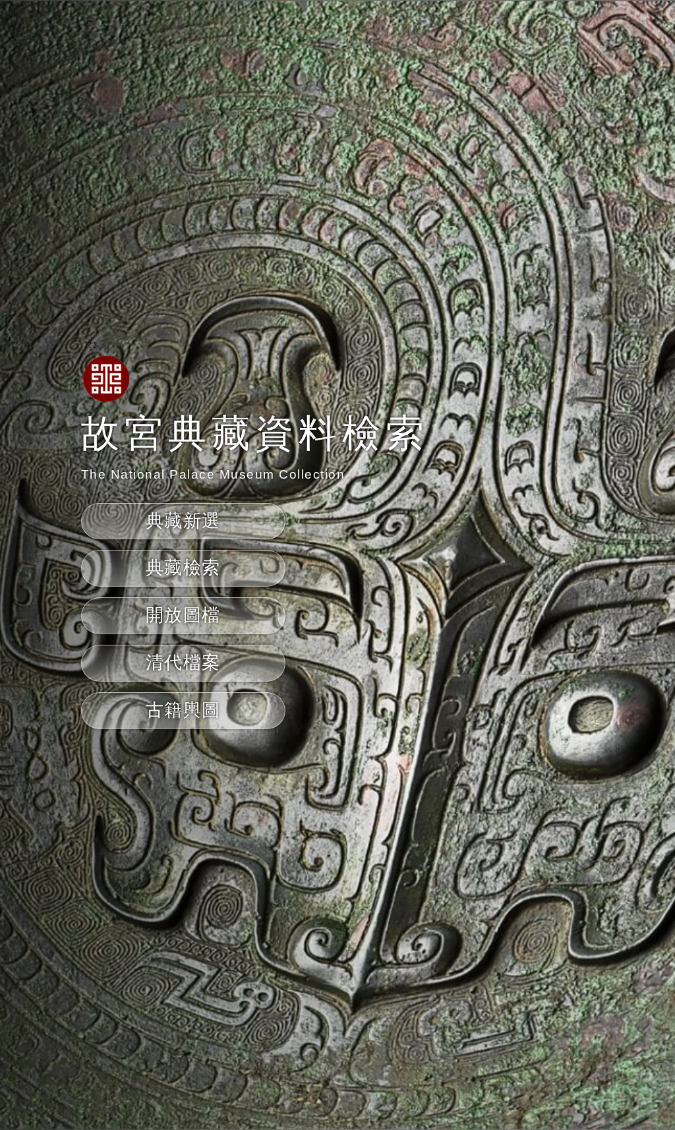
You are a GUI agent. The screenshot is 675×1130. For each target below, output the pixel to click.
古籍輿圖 (183, 710)
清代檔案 (183, 662)
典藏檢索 (183, 568)
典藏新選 (183, 521)
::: (91, 344)
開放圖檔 (183, 615)
